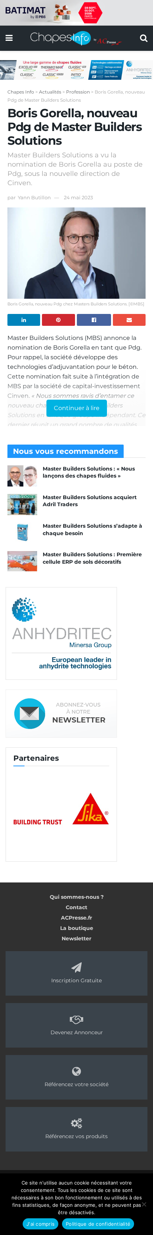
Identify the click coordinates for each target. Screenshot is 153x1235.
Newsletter (76, 938)
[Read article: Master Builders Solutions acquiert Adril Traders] (22, 504)
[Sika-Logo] (61, 809)
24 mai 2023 (78, 197)
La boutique (76, 928)
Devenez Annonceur (77, 1032)
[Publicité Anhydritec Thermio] (76, 69)
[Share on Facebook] (94, 320)
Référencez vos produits (76, 1136)
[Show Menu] (9, 38)
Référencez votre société (76, 1084)
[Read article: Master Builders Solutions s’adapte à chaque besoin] (22, 533)
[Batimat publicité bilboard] (76, 12)
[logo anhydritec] (61, 633)
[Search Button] (143, 38)
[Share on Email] (129, 320)
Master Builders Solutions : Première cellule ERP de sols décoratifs (92, 558)
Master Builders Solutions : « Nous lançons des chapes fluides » (89, 472)
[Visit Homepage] (76, 38)
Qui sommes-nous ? (77, 897)
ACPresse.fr (76, 917)
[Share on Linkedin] (23, 320)
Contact (76, 907)
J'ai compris (40, 1224)
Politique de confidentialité (98, 1224)
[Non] (143, 1204)
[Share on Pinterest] (58, 320)
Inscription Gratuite (76, 980)
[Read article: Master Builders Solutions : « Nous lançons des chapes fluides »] (22, 476)
